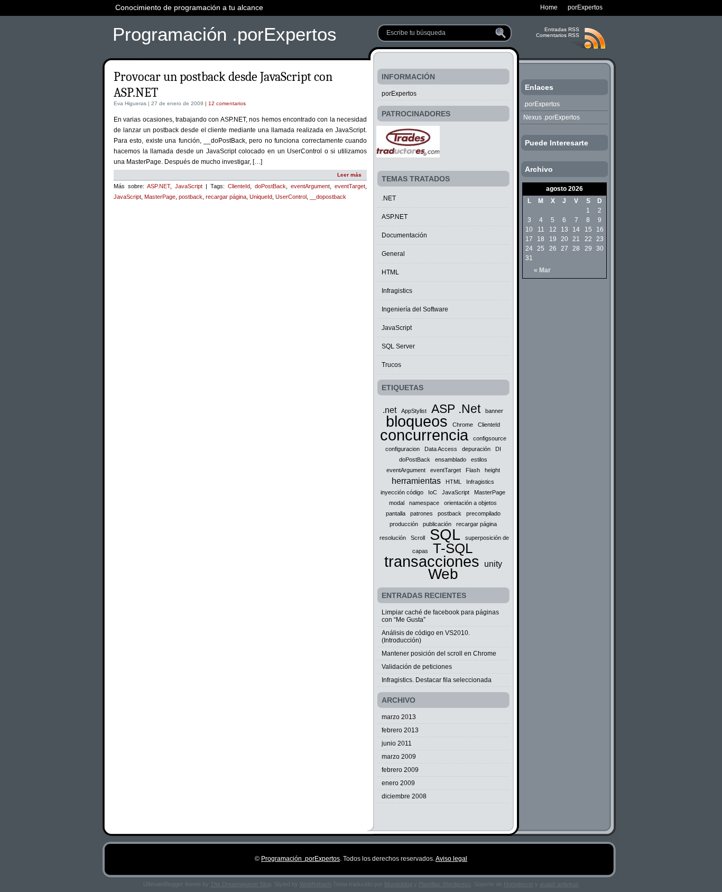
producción (404, 524)
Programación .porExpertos (225, 34)
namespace (424, 503)
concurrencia (424, 435)
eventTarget (350, 186)
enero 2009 (398, 783)
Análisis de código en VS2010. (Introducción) (426, 636)
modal (396, 503)
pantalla (395, 513)
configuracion (402, 449)
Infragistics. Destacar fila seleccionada (437, 680)
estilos (479, 459)
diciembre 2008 (404, 796)
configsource (489, 438)
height (492, 470)
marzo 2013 (399, 717)
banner (494, 411)
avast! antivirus (559, 884)
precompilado (483, 513)
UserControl (291, 197)
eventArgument (310, 186)
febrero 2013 (400, 730)
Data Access (440, 449)
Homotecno (518, 884)
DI (498, 449)
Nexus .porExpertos (551, 117)
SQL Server (398, 346)
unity (493, 563)
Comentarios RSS (557, 35)
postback (190, 197)
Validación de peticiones (417, 666)
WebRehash (315, 884)
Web (443, 574)
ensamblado (450, 459)
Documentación (404, 235)
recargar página (226, 197)
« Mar (542, 270)
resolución (392, 538)
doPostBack (270, 186)
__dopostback (328, 197)
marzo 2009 (399, 756)
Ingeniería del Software (415, 309)
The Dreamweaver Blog (240, 884)
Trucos (391, 365)
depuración (476, 449)
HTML (390, 272)
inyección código (402, 492)
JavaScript (188, 186)
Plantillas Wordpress (445, 884)
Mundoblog (398, 884)
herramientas (416, 480)
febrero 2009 (400, 770)
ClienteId (239, 186)
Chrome (462, 424)
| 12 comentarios (224, 103)
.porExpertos (541, 104)
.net (389, 410)
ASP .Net (455, 409)
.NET (389, 198)
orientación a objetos (470, 503)
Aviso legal (451, 858)
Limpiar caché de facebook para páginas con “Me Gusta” (440, 616)
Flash (473, 470)
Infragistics (397, 291)
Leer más (349, 175)
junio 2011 (397, 743)
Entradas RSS (561, 29)
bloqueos (417, 421)
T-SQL (453, 548)
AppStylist (414, 411)
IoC (432, 492)
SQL (445, 534)
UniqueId (260, 197)
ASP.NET (158, 186)
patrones (421, 513)
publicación (437, 524)
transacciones (431, 561)
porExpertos (399, 93)
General (393, 254)
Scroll (418, 538)
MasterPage (159, 197)
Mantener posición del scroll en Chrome (439, 653)
